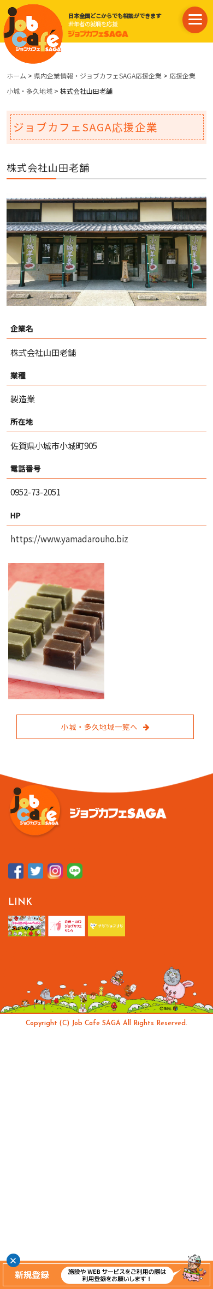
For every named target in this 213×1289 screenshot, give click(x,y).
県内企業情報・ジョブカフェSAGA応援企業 (98, 75)
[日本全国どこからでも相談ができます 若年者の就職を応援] (33, 33)
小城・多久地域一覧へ (99, 726)
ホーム (16, 75)
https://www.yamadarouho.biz (69, 538)
